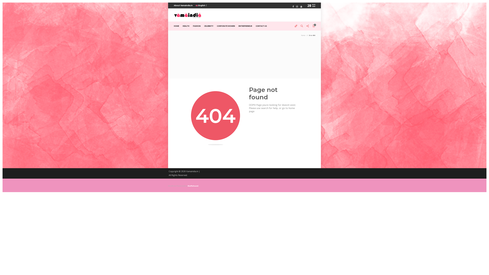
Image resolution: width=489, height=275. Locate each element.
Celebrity (208, 26)
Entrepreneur (245, 26)
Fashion (197, 26)
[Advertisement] (244, 59)
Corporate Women (226, 26)
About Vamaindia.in (183, 5)
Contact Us (261, 26)
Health (186, 26)
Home (176, 26)
